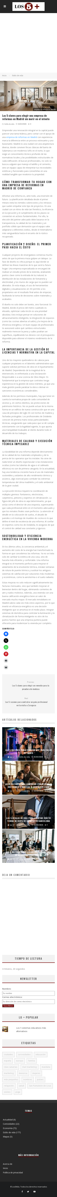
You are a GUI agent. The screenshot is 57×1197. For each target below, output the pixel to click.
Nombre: (6, 988)
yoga (17, 1092)
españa (7, 1060)
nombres (27, 1079)
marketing (9, 1073)
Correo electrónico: (12, 997)
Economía (7, 1128)
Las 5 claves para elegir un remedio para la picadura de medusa (30, 685)
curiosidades (24, 1054)
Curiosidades (9, 1123)
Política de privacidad (13, 1172)
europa (19, 1060)
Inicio (5, 1168)
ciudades (8, 1054)
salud (21, 1085)
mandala (46, 1067)
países (40, 1079)
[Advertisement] (28, 43)
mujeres (36, 1073)
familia (31, 1060)
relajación (9, 1085)
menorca (23, 1073)
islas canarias (10, 1067)
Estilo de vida (9, 124)
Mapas (6, 1136)
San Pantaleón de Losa (40, 1085)
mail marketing (29, 1067)
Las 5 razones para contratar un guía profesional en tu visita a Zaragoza (26, 702)
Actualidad (8, 1119)
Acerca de (7, 1164)
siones (7, 1092)
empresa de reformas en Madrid (21, 137)
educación (41, 1054)
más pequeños (11, 1079)
